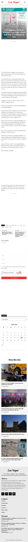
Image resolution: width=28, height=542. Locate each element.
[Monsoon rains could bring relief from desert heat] (14, 424)
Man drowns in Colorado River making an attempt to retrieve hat (7, 233)
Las (18, 225)
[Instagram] (6, 493)
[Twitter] (10, 493)
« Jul (2, 345)
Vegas (3, 227)
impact (13, 225)
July (16, 225)
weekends (7, 227)
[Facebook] (2, 493)
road (24, 225)
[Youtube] (13, 493)
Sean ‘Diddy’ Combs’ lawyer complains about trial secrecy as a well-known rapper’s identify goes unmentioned (12, 529)
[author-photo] (2, 386)
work (10, 227)
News (14, 24)
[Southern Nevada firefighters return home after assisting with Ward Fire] (14, 372)
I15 (10, 225)
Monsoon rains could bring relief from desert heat (12, 434)
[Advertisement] (14, 56)
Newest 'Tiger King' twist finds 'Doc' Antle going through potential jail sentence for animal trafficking (20, 234)
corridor (6, 225)
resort (21, 225)
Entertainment (4, 532)
